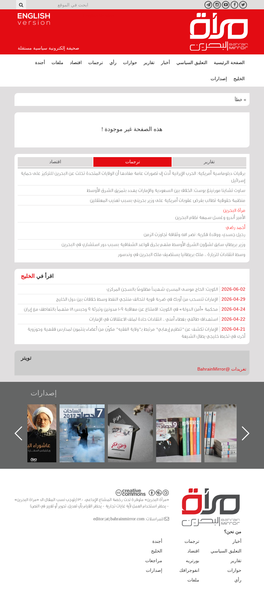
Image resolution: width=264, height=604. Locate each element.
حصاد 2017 (101, 411)
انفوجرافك (189, 570)
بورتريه (192, 560)
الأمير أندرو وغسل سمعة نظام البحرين (210, 214)
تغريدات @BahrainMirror (221, 369)
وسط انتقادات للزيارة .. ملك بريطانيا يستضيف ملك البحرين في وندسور (181, 254)
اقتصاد (76, 62)
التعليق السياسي (191, 62)
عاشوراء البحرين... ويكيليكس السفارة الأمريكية (52, 419)
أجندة (40, 62)
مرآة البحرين (219, 32)
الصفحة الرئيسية (229, 62)
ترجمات (95, 62)
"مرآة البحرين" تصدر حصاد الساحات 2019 (197, 419)
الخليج (239, 78)
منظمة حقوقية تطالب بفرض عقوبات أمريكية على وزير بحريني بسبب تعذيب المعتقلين (167, 200)
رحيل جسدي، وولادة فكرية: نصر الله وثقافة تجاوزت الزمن (194, 231)
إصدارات (219, 78)
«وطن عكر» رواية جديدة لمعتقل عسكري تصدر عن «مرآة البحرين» (149, 423)
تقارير (149, 62)
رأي (113, 62)
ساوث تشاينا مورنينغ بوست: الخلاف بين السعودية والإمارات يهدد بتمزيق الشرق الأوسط (166, 190)
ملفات (57, 62)
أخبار (165, 62)
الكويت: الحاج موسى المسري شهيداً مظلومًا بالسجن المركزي (176, 289)
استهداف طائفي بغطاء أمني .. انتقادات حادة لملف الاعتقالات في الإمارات (167, 319)
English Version (34, 19)
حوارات (130, 62)
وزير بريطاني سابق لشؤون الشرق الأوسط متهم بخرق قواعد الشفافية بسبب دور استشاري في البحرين (153, 244)
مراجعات (153, 560)
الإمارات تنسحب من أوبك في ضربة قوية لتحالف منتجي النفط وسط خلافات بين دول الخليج (150, 299)
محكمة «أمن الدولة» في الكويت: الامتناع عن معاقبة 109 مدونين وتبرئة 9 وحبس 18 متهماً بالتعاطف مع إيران (134, 309)
